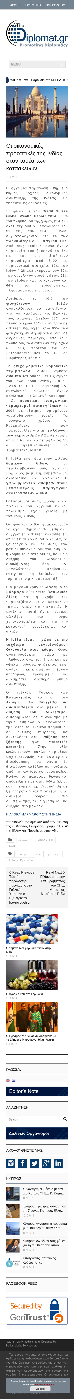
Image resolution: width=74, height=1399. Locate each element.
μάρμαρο (54, 854)
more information (44, 1384)
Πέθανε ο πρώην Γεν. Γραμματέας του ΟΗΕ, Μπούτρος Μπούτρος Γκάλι (52, 885)
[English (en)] (8, 1080)
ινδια (37, 854)
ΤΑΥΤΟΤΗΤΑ (33, 5)
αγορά (23, 854)
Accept (40, 1389)
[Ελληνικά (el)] (13, 1080)
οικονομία (25, 840)
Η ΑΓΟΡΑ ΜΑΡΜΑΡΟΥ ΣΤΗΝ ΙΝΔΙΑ (33, 814)
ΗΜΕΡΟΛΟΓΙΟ (55, 5)
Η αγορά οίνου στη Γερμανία (24, 993)
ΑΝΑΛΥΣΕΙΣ (45, 840)
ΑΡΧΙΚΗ (15, 5)
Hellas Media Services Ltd (21, 1345)
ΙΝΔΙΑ (12, 846)
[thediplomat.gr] (37, 45)
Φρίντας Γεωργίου (20, 860)
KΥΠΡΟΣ (13, 1179)
